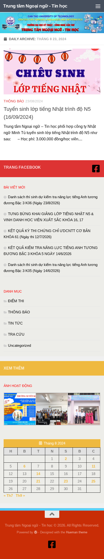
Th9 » (20, 495)
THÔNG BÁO (14, 101)
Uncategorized (19, 345)
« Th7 (8, 495)
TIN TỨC (15, 323)
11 (93, 466)
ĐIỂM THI (16, 301)
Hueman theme (76, 532)
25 (93, 481)
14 (38, 474)
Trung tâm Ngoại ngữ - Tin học (35, 5)
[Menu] (98, 6)
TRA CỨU (16, 334)
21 (38, 481)
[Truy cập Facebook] (96, 168)
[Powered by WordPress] (35, 532)
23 (66, 481)
